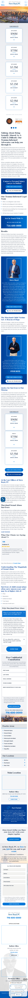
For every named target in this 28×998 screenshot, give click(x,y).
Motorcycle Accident (10, 738)
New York (6, 765)
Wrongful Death (8, 741)
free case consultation (14, 186)
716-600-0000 (14, 952)
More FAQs (14, 649)
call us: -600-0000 (15, 190)
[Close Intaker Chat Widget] (26, 979)
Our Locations (8, 755)
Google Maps (17, 563)
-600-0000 (14, 225)
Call (26, 5)
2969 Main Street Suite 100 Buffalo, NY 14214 (14, 794)
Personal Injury (8, 730)
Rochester (7, 762)
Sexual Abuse (8, 733)
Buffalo (6, 760)
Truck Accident (8, 743)
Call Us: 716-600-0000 (15, 474)
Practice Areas (8, 726)
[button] (11, 128)
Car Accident (7, 735)
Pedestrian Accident (9, 746)
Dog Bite (6, 748)
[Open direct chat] (24, 979)
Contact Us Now (14, 839)
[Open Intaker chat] (11, 997)
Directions (14, 799)
